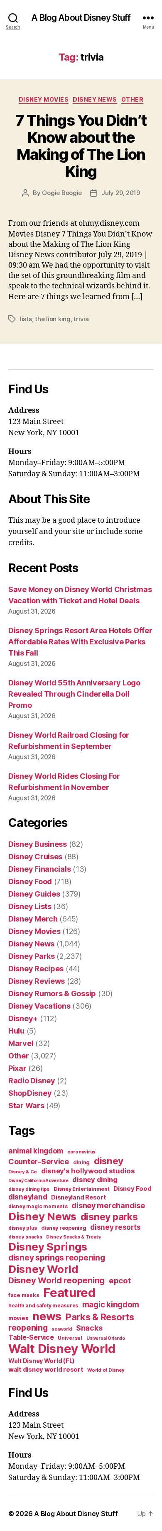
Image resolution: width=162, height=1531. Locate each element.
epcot (120, 1280)
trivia (81, 319)
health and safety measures (43, 1306)
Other (132, 99)
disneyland (27, 1196)
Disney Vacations (39, 1006)
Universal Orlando (105, 1338)
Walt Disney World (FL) (41, 1360)
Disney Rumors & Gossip (52, 993)
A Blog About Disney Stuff (80, 17)
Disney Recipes (36, 968)
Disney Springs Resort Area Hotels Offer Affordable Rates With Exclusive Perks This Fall (80, 641)
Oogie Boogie (62, 193)
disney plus (22, 1228)
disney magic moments (38, 1206)
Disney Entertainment (82, 1189)
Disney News (95, 99)
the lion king (53, 319)
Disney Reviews (36, 981)
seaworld (62, 1329)
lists (26, 319)
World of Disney (106, 1370)
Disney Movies (44, 99)
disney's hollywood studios (88, 1171)
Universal (70, 1338)
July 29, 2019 (120, 193)
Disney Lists (30, 906)
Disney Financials (39, 869)
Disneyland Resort (78, 1197)
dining (81, 1162)
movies (18, 1318)
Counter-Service (38, 1161)
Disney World (43, 1269)
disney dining (95, 1179)
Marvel (20, 1043)
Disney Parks (31, 956)
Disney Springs (47, 1246)
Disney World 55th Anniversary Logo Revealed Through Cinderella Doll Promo (74, 693)
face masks (23, 1295)
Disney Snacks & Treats (73, 1237)
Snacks (89, 1328)
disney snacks (25, 1237)
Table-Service (31, 1337)
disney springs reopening (56, 1258)
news (46, 1316)
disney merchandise (108, 1205)
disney (108, 1160)
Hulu (16, 1030)
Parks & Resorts (100, 1317)
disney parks (109, 1217)
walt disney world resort (45, 1369)
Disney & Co (22, 1172)
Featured (69, 1292)
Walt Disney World (61, 1348)
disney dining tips (28, 1189)
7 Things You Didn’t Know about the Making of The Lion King (81, 145)
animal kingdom (35, 1151)
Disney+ (23, 1018)
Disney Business (37, 844)
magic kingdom (111, 1304)
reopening (28, 1328)
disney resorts (115, 1227)
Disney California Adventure (38, 1180)
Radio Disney (31, 1080)
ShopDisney (30, 1093)
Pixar (17, 1068)
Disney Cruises (35, 856)
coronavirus (81, 1152)
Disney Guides (34, 894)
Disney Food (30, 881)
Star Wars (26, 1105)
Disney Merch (33, 918)
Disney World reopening (56, 1280)
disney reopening (63, 1228)
